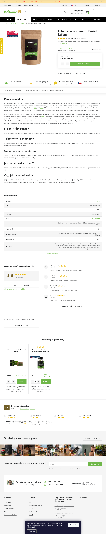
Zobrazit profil (91, 438)
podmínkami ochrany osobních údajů (73, 469)
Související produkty (55, 90)
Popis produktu (8, 90)
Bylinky (98, 201)
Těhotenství (11, 139)
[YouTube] (91, 483)
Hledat (65, 12)
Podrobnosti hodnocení (80, 38)
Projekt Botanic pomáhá (35, 505)
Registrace (97, 5)
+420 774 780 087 (78, 11)
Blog (30, 502)
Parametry (18, 90)
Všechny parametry (52, 253)
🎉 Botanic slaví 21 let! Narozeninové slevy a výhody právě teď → (41, 2)
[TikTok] (95, 483)
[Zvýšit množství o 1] (67, 63)
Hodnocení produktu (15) (31, 90)
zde (34, 527)
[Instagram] (87, 483)
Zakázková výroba (9, 508)
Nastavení (32, 531)
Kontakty (31, 515)
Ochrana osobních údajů (10, 515)
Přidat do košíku (85, 64)
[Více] (97, 19)
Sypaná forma (96, 219)
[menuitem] (9, 19)
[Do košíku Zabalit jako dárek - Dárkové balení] (22, 381)
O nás (31, 508)
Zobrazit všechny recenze (72, 306)
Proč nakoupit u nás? (34, 512)
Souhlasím (73, 525)
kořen (41, 108)
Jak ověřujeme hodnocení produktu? (15, 289)
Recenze (18, 5)
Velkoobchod (7, 505)
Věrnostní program (28, 5)
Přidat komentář (21, 325)
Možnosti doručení (97, 50)
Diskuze (44, 90)
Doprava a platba (8, 5)
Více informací (62, 44)
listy (35, 108)
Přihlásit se (95, 464)
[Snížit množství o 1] (62, 63)
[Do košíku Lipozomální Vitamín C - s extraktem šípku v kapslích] (46, 381)
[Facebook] (83, 483)
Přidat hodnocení (21, 285)
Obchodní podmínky (9, 512)
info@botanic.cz (53, 481)
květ (42, 117)
